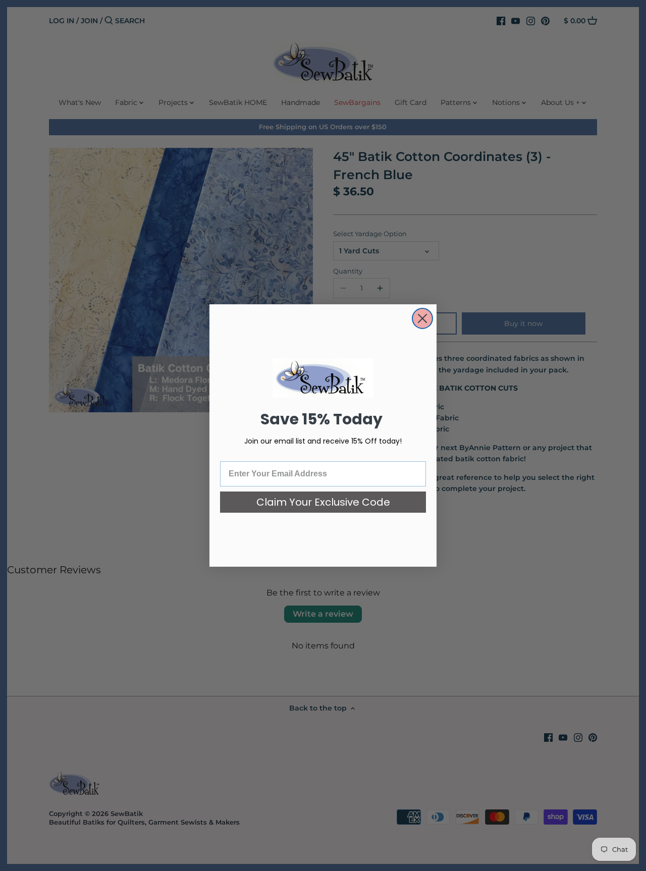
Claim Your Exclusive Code (323, 502)
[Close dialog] (422, 318)
